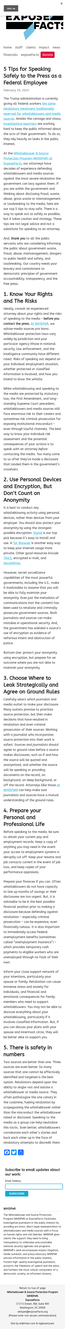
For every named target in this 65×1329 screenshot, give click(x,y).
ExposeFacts (30, 55)
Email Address (13, 1181)
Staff (19, 47)
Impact (44, 47)
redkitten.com (27, 1323)
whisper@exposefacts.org (33, 1311)
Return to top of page (33, 1288)
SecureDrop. (12, 563)
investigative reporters (20, 124)
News (56, 47)
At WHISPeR (39, 324)
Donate (47, 55)
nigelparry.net (46, 1323)
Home (7, 47)
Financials (10, 55)
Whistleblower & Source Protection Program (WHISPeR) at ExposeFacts (27, 158)
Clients (31, 47)
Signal (37, 533)
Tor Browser (22, 543)
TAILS (7, 558)
